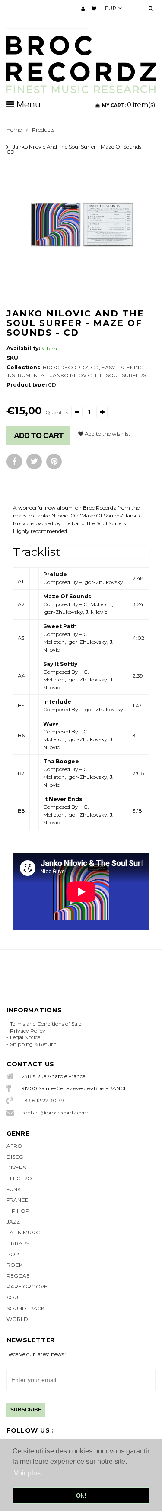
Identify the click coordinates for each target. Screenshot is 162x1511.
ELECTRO (19, 1178)
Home (14, 129)
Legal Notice (25, 1037)
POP (12, 1254)
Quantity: (57, 412)
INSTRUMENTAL (27, 375)
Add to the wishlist (106, 433)
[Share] (14, 461)
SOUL (13, 1297)
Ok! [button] (81, 1495)
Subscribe (25, 1410)
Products (43, 129)
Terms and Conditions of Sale (45, 1023)
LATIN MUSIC (23, 1232)
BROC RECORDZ (65, 367)
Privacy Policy (27, 1030)
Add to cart (38, 435)
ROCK (14, 1265)
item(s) (129, 104)
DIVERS (16, 1167)
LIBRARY (17, 1243)
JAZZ (13, 1221)
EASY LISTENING (122, 367)
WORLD (17, 1319)
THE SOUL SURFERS (120, 375)
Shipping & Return (33, 1044)
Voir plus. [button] (28, 1473)
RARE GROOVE (27, 1286)
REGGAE (18, 1275)
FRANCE (17, 1200)
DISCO (15, 1156)
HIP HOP (17, 1211)
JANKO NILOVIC (71, 375)
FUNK (13, 1189)
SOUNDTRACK (25, 1308)
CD (95, 367)
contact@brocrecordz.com (55, 1112)
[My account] (83, 9)
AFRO (14, 1146)
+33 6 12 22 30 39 (43, 1100)
